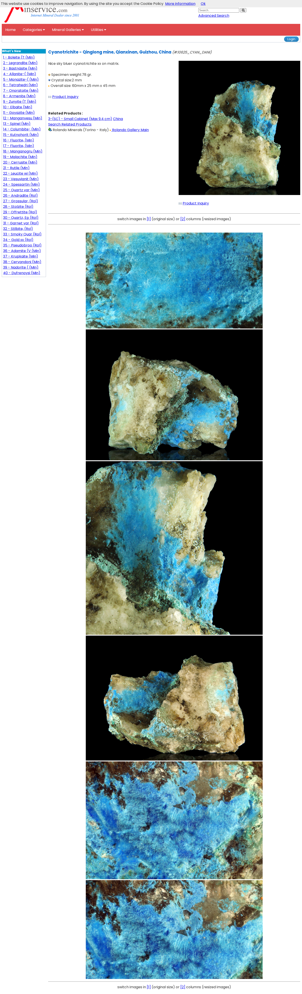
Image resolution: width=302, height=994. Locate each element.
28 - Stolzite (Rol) (18, 206)
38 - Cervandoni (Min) (22, 261)
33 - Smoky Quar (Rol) (22, 234)
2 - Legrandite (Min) (20, 62)
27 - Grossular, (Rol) (20, 201)
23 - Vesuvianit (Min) (21, 179)
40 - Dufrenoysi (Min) (21, 272)
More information (180, 3)
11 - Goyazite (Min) (19, 112)
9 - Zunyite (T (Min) (19, 101)
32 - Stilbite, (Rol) (18, 228)
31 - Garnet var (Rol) (21, 223)
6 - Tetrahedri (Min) (20, 85)
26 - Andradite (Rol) (20, 195)
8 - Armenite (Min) (19, 96)
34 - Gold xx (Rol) (18, 239)
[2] (182, 219)
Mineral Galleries (67, 29)
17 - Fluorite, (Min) (18, 145)
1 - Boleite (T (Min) (19, 57)
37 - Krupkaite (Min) (20, 256)
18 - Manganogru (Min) (22, 151)
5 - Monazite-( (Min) (21, 79)
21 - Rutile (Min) (16, 167)
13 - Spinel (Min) (17, 123)
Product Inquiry (65, 96)
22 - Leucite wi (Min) (20, 173)
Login (291, 39)
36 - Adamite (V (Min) (22, 250)
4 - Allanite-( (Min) (19, 73)
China (118, 118)
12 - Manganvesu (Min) (22, 118)
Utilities (97, 29)
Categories (33, 29)
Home (10, 29)
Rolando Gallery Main (130, 129)
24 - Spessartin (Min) (21, 184)
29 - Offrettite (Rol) (20, 212)
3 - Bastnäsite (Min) (20, 68)
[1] (149, 219)
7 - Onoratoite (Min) (20, 90)
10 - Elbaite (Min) (17, 107)
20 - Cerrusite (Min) (20, 162)
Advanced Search (213, 15)
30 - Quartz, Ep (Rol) (20, 217)
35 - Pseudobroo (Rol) (22, 245)
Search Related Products (70, 124)
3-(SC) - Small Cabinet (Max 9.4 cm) (80, 118)
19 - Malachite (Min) (20, 156)
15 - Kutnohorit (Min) (21, 134)
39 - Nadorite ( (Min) (20, 267)
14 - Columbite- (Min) (22, 129)
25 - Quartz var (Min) (21, 190)
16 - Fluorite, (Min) (18, 140)
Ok (203, 3)
